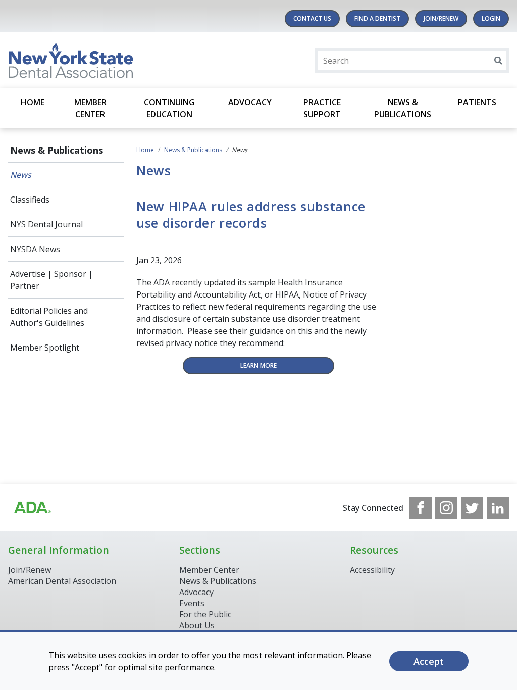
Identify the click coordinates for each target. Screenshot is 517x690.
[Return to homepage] (138, 60)
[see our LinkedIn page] (498, 508)
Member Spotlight (44, 347)
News (20, 174)
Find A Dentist (377, 18)
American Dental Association (62, 580)
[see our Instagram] (446, 508)
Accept (428, 661)
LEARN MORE (258, 365)
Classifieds (29, 199)
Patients (477, 102)
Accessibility (372, 569)
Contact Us (312, 18)
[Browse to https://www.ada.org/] (32, 507)
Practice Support (322, 108)
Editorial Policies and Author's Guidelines (49, 316)
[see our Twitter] (472, 508)
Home (32, 102)
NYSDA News (35, 249)
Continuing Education (169, 108)
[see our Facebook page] (420, 508)
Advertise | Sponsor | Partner (51, 279)
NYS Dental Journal (46, 224)
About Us (197, 625)
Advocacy (250, 102)
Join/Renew (441, 18)
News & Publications (402, 108)
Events (191, 603)
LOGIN (491, 18)
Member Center (90, 108)
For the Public (205, 614)
